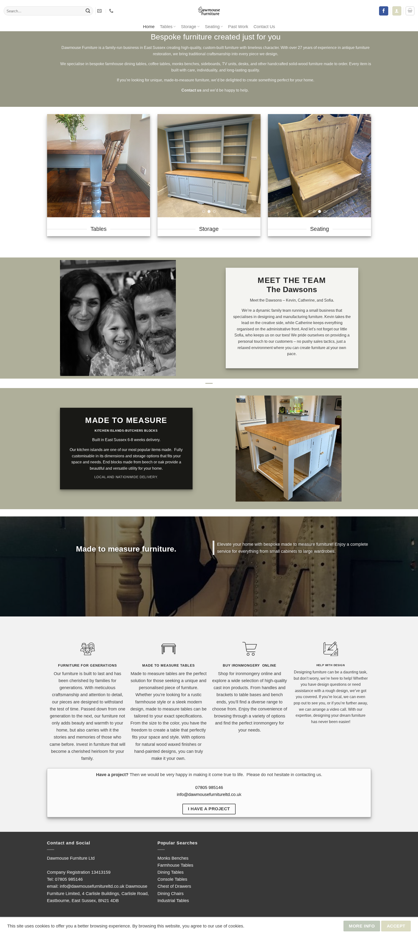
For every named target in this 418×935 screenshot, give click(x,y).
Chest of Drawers (174, 886)
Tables (166, 26)
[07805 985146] (112, 11)
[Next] (142, 165)
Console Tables (172, 879)
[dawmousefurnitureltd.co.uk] (209, 11)
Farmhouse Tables (175, 865)
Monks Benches (172, 858)
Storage (188, 26)
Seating (212, 26)
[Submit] (87, 11)
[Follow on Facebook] (383, 11)
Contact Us (264, 26)
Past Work (238, 26)
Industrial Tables (173, 900)
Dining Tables (170, 872)
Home (149, 26)
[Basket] (410, 11)
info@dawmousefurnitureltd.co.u (208, 794)
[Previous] (55, 165)
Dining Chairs (170, 893)
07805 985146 (209, 787)
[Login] (396, 10)
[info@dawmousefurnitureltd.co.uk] (100, 11)
